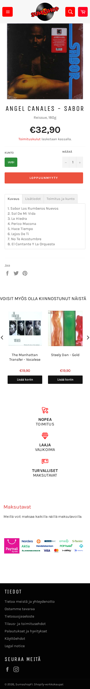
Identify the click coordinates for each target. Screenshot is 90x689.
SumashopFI (24, 684)
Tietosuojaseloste (19, 616)
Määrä (67, 151)
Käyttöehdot (15, 638)
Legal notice (15, 646)
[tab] (13, 199)
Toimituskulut (29, 139)
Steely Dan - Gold (65, 355)
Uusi (11, 162)
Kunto (9, 152)
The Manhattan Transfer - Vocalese (24, 357)
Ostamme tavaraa (20, 609)
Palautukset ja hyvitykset (26, 631)
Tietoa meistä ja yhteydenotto (30, 601)
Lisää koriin (25, 379)
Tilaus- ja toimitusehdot (25, 623)
